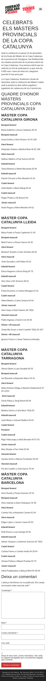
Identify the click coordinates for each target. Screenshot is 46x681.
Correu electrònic (9, 633)
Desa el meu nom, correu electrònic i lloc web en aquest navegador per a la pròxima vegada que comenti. (22, 658)
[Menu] (40, 9)
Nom (4, 623)
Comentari (6, 591)
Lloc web (5, 643)
